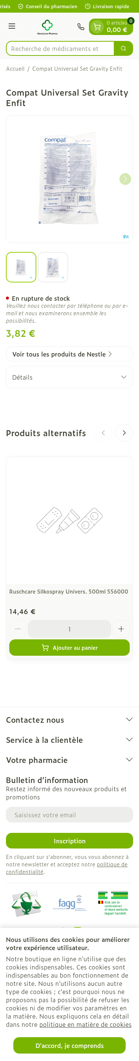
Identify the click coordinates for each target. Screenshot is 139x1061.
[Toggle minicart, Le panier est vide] (97, 26)
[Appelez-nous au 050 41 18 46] (81, 27)
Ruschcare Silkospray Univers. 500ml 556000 (68, 591)
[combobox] (60, 48)
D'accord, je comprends (70, 1045)
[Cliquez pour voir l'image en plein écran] (69, 179)
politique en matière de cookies (85, 1024)
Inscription (70, 840)
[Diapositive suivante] (124, 433)
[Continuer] (125, 179)
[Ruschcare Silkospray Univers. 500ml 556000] (69, 520)
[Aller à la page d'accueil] (47, 27)
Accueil (15, 68)
